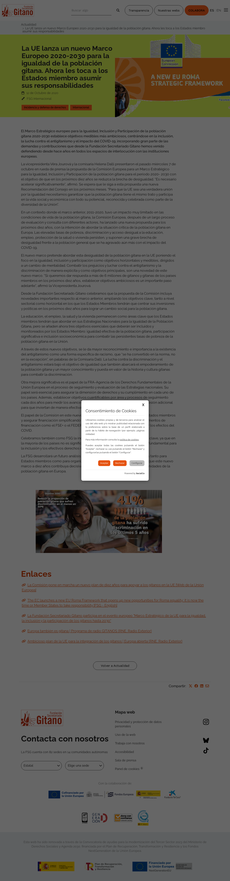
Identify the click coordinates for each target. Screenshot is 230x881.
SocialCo (140, 473)
